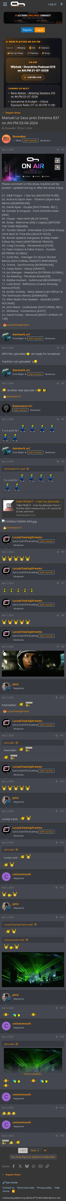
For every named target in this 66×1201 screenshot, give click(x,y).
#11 (62, 735)
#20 (62, 1135)
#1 (62, 149)
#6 (62, 551)
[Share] (57, 150)
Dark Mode (11, 1182)
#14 (62, 842)
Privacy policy (44, 1187)
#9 (62, 646)
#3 (62, 383)
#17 (62, 1008)
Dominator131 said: (14, 468)
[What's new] (61, 4)
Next (34, 1150)
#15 (62, 887)
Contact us (8, 1187)
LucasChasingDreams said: (18, 924)
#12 (62, 781)
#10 (62, 697)
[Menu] (5, 4)
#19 (62, 1107)
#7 (62, 583)
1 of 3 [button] (23, 1150)
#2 (62, 347)
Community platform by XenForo (32, 1197)
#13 (62, 811)
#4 (62, 419)
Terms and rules (25, 1187)
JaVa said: (9, 742)
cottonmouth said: (14, 940)
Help (57, 1187)
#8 (62, 615)
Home (6, 1191)
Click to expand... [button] (33, 1073)
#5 (62, 461)
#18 (62, 1036)
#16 (62, 917)
